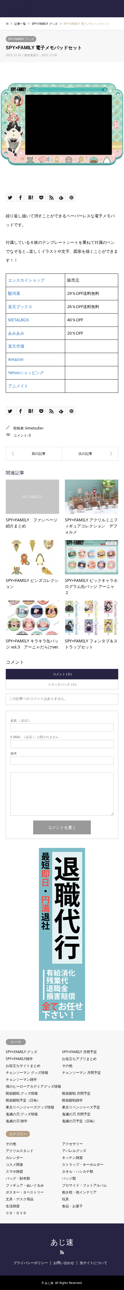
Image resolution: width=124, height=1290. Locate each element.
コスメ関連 (14, 1164)
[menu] (115, 8)
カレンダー (14, 1157)
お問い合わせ (63, 1262)
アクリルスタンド (19, 1150)
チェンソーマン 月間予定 (81, 1072)
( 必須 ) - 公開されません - (35, 736)
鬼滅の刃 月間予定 (76, 1114)
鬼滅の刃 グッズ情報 (22, 1114)
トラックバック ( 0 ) (62, 684)
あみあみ (16, 333)
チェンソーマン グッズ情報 (27, 1072)
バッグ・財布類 (18, 1178)
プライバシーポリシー (30, 1262)
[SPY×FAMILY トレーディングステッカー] (90, 454)
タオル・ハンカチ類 (77, 1171)
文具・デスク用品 (19, 1199)
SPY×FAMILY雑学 (19, 1058)
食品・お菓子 (72, 1206)
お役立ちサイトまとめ (23, 1065)
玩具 (65, 1199)
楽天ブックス (20, 306)
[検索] (102, 8)
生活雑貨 (13, 1206)
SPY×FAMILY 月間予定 (79, 1051)
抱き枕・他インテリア (79, 1192)
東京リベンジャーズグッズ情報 (30, 1107)
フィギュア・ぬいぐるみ (25, 1185)
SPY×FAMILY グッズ (21, 39)
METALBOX (18, 320)
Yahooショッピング (26, 372)
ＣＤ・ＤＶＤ (16, 1212)
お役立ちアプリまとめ (79, 1058)
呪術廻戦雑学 (72, 1100)
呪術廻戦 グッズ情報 (22, 1093)
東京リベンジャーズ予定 (81, 1107)
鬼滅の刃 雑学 (16, 1121)
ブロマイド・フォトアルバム (84, 1185)
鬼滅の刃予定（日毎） (79, 1121)
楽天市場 (16, 346)
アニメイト (18, 385)
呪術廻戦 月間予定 (76, 1093)
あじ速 (62, 1242)
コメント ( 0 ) (62, 674)
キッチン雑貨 (72, 1157)
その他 (67, 1065)
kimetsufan (34, 428)
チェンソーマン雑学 (21, 1079)
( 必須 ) (19, 720)
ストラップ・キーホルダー (83, 1164)
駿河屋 (14, 293)
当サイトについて (93, 1262)
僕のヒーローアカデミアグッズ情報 (33, 1086)
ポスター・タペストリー (25, 1192)
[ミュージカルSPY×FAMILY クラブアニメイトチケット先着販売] (34, 454)
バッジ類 (69, 1178)
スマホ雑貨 (14, 1171)
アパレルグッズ (74, 1150)
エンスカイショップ (26, 280)
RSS (62, 1252)
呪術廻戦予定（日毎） (23, 1100)
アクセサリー (72, 1143)
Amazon (16, 359)
